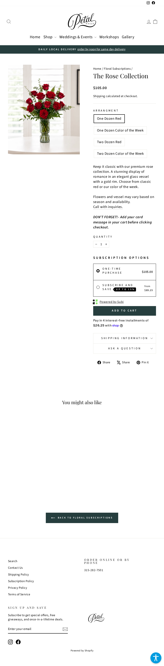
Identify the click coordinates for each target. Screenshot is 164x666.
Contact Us (15, 568)
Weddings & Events (76, 37)
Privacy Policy (17, 588)
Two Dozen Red (109, 142)
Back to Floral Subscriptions (85, 517)
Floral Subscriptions (117, 68)
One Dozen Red (109, 118)
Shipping (99, 96)
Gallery (128, 37)
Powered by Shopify (82, 650)
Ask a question (124, 348)
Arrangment (106, 111)
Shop (48, 37)
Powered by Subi (112, 302)
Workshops (109, 37)
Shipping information (124, 338)
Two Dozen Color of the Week (120, 153)
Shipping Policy (18, 574)
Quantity (103, 237)
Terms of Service (19, 594)
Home (35, 37)
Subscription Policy (21, 581)
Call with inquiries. (108, 206)
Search (12, 561)
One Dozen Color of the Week (120, 130)
